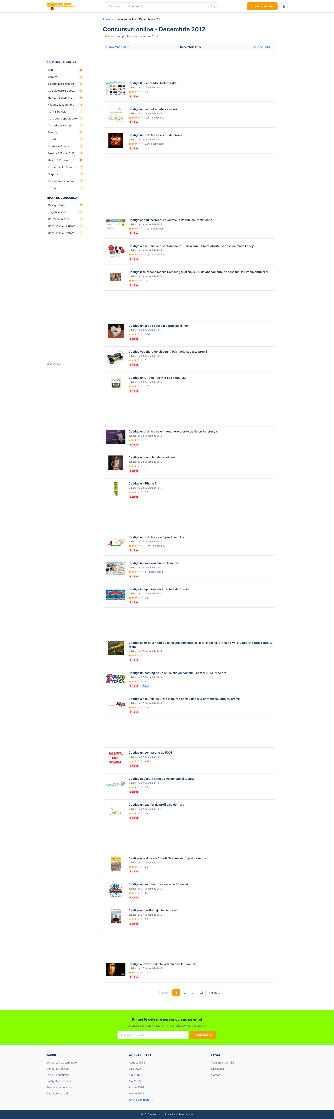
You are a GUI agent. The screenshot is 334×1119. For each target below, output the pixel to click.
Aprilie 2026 (136, 1087)
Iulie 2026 (135, 1068)
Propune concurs (262, 6)
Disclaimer (217, 1068)
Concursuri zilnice (57, 1068)
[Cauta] (213, 6)
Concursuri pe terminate (61, 1062)
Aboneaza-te (203, 1034)
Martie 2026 (136, 1093)
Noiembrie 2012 (119, 47)
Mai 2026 (135, 1081)
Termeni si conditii (222, 1062)
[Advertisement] (65, 36)
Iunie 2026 (135, 1074)
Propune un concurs (59, 1087)
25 (202, 992)
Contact (216, 1074)
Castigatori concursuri (60, 1081)
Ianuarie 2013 (261, 47)
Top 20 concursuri (57, 1074)
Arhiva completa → (141, 1099)
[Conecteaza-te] (284, 6)
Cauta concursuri (57, 1093)
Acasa (107, 19)
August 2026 (137, 1062)
